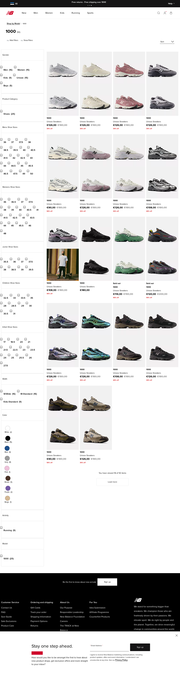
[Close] (177, 635)
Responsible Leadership (72, 612)
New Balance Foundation (72, 616)
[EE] (12, 4)
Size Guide (6, 616)
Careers (64, 621)
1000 (49, 118)
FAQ (3, 612)
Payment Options (39, 621)
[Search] (158, 13)
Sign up (107, 582)
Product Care (7, 625)
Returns (34, 625)
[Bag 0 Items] (171, 13)
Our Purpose (66, 607)
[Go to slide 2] (90, 5)
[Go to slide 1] (88, 5)
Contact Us (6, 607)
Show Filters (28, 40)
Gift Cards (35, 607)
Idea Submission (97, 607)
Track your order (38, 612)
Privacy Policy (121, 660)
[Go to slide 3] (92, 5)
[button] (165, 13)
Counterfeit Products (99, 616)
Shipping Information (41, 616)
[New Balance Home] (11, 13)
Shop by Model (13, 23)
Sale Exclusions (8, 621)
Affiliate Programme (99, 612)
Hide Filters (13, 40)
